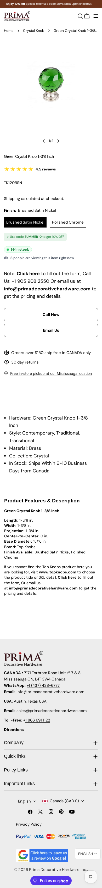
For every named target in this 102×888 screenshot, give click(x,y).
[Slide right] (58, 141)
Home (9, 30)
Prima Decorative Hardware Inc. (58, 869)
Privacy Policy (29, 824)
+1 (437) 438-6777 (43, 685)
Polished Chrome (68, 222)
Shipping (12, 198)
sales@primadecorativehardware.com (51, 710)
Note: (9, 273)
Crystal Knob (33, 30)
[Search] (80, 16)
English (24, 801)
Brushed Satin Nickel (25, 222)
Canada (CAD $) (64, 801)
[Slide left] (44, 141)
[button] (51, 314)
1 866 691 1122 (37, 720)
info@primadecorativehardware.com (50, 691)
